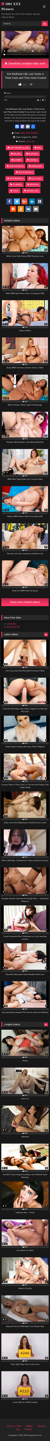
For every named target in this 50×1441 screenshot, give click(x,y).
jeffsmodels (16, 178)
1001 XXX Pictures (11, 6)
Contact (28, 1429)
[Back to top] (42, 1433)
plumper (17, 184)
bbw (39, 147)
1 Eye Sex (11, 624)
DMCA (29, 1426)
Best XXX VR (13, 627)
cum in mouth (16, 166)
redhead (34, 184)
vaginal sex (32, 190)
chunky (33, 160)
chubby (17, 160)
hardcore (36, 166)
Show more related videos (25, 602)
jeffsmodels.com (19, 147)
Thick (15, 190)
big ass (17, 154)
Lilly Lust (30, 141)
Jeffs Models (26, 172)
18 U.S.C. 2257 (14, 1426)
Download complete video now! (26, 63)
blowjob (33, 154)
